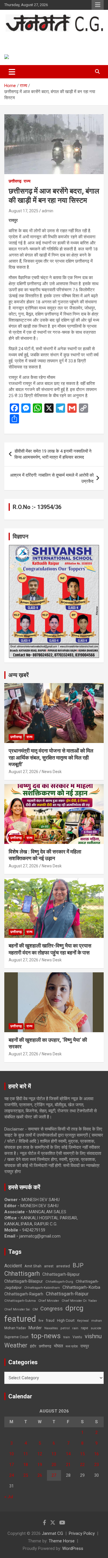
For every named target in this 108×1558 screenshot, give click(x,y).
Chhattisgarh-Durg (59, 1281)
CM (35, 1309)
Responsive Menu (98, 5)
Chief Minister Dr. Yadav (79, 1301)
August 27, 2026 (23, 771)
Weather (15, 1345)
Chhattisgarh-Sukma (20, 1301)
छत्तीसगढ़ (45, 1346)
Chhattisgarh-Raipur (67, 1294)
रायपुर (84, 1346)
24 (11, 1475)
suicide (96, 1328)
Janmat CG (26, 38)
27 (54, 1475)
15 (82, 1453)
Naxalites (51, 1328)
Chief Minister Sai (17, 1309)
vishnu (93, 1336)
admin (47, 211)
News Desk (52, 771)
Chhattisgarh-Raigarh (23, 1294)
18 (25, 1464)
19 (39, 1464)
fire (41, 1321)
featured (20, 1319)
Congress (51, 1309)
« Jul (8, 1496)
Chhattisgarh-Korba (81, 1287)
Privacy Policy (82, 1533)
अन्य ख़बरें (18, 675)
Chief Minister (48, 1301)
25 (25, 1475)
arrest (49, 1266)
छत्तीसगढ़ (15, 181)
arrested (63, 1266)
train (66, 1337)
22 (82, 1464)
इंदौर (33, 1346)
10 (11, 1453)
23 (96, 1464)
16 (96, 1453)
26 (39, 1475)
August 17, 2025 (23, 211)
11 (25, 1453)
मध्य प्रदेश (72, 1346)
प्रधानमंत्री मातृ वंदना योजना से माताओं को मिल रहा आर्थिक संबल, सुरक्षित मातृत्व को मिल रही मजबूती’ (51, 757)
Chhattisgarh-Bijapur (61, 1274)
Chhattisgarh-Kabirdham (42, 1288)
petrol (65, 1328)
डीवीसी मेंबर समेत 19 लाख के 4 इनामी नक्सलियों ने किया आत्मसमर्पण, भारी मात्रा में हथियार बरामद (53, 454)
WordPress (72, 1548)
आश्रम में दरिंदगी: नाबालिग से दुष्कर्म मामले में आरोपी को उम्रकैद (52, 478)
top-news (46, 1336)
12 (39, 1453)
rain (75, 1328)
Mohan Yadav (15, 1328)
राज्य (27, 181)
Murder (35, 1327)
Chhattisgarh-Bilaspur (23, 1281)
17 (11, 1464)
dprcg (74, 1308)
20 (54, 1464)
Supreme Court (16, 1337)
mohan (96, 1321)
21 (68, 1464)
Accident (13, 1265)
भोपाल (58, 1346)
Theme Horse (62, 1541)
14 (68, 1453)
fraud (50, 1321)
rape (84, 1328)
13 (54, 1453)
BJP (78, 1265)
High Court (66, 1320)
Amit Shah (32, 1266)
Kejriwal (83, 1321)
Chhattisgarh (22, 1273)
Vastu (77, 1337)
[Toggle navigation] (12, 71)
